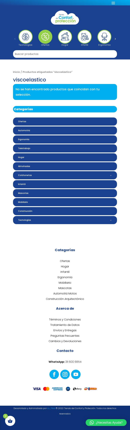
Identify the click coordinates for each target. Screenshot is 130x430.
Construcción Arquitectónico (65, 299)
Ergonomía (65, 277)
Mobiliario (65, 283)
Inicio (16, 72)
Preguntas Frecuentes (65, 336)
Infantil (65, 272)
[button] (15, 39)
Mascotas (65, 288)
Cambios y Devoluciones (65, 341)
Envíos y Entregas (65, 330)
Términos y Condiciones (65, 319)
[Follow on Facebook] (54, 374)
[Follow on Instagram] (65, 374)
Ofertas (65, 261)
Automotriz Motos (65, 293)
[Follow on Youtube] (76, 374)
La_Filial (51, 408)
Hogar (65, 266)
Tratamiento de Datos (65, 325)
